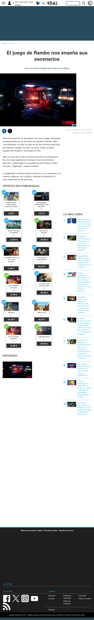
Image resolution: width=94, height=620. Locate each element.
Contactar (51, 598)
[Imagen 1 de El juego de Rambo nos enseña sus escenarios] (17, 370)
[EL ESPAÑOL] (90, 3)
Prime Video (24, 2)
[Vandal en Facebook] (7, 598)
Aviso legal (82, 595)
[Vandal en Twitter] (16, 598)
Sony (16, 2)
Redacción (51, 595)
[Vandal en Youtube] (34, 598)
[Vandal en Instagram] (25, 598)
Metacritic (18, 5)
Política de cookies (85, 598)
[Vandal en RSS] (7, 606)
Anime (31, 2)
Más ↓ (44, 3)
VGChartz (51, 609)
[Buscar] (83, 3)
